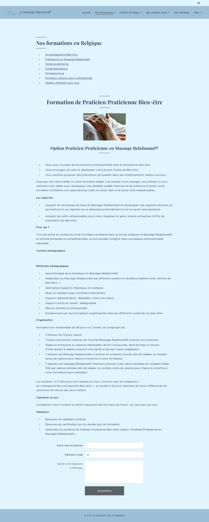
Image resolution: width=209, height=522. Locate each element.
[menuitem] (87, 12)
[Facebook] (199, 3)
